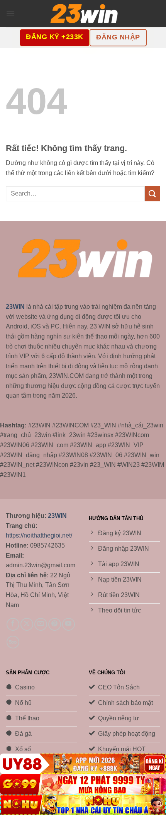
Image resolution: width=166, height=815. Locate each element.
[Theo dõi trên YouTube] (68, 624)
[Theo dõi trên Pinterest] (54, 624)
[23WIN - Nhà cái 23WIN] (83, 14)
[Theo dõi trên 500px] (13, 642)
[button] (10, 13)
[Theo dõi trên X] (26, 624)
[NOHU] (83, 805)
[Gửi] (152, 193)
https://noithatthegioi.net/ (39, 535)
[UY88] (83, 764)
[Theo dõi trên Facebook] (13, 624)
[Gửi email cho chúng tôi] (40, 624)
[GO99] (83, 784)
